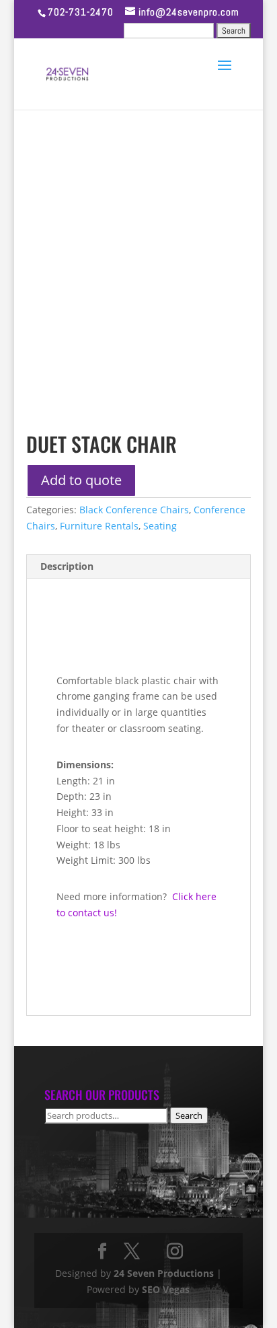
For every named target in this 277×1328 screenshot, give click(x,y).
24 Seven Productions (164, 1273)
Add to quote (81, 480)
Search (188, 1115)
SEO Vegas (166, 1289)
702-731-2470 (81, 11)
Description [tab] (66, 566)
